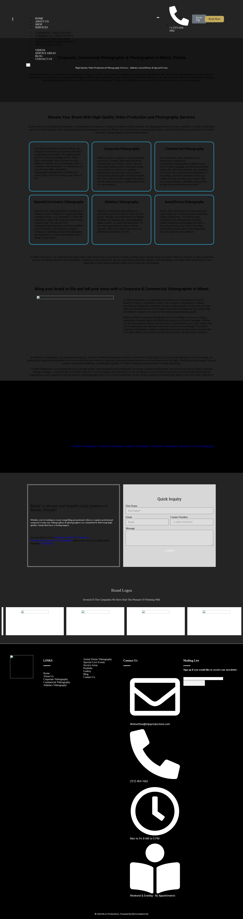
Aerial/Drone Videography (164, 446)
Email (129, 517)
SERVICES (41, 27)
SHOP (38, 24)
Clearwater (71, 537)
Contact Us (89, 677)
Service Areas (90, 665)
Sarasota (49, 540)
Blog (85, 674)
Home (46, 673)
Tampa (81, 537)
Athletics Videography (136, 446)
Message (130, 528)
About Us (48, 676)
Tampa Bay (46, 543)
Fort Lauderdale (63, 540)
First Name (131, 505)
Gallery (87, 671)
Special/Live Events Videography (196, 446)
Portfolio (87, 668)
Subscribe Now (194, 683)
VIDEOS (40, 50)
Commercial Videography (110, 446)
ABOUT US (42, 21)
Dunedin (59, 537)
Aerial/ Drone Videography (97, 659)
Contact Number (179, 517)
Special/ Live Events (94, 662)
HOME (39, 18)
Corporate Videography (83, 446)
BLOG (39, 56)
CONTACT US (43, 59)
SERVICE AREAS (45, 53)
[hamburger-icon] (158, 17)
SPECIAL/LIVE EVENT (48, 44)
